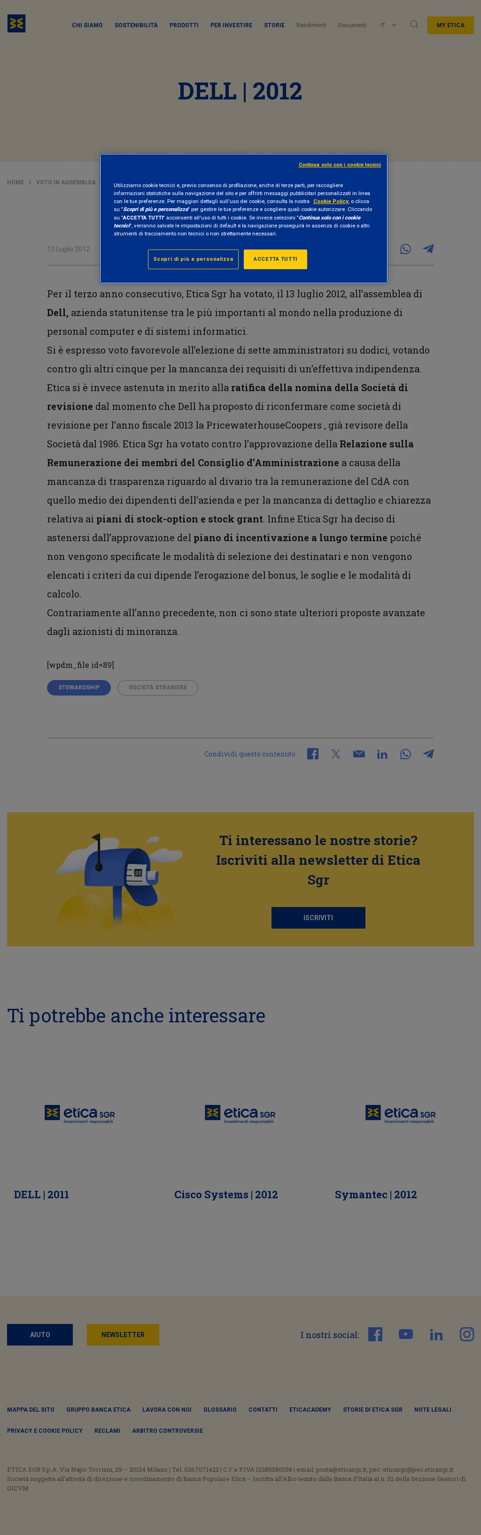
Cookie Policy (331, 201)
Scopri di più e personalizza (193, 259)
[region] (244, 218)
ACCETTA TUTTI (275, 259)
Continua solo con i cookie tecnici (340, 165)
